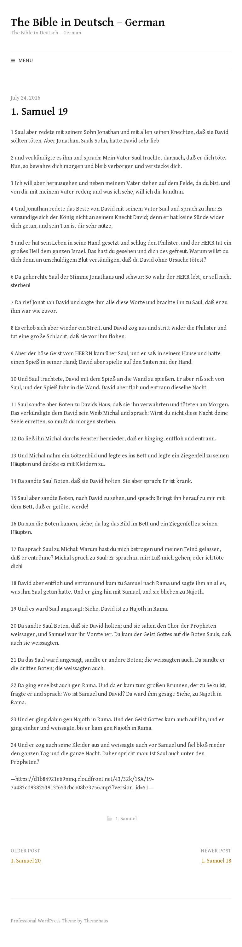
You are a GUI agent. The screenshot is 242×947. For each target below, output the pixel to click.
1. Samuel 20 (26, 860)
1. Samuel (126, 819)
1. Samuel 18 (216, 860)
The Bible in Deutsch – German (88, 22)
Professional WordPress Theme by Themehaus (59, 921)
